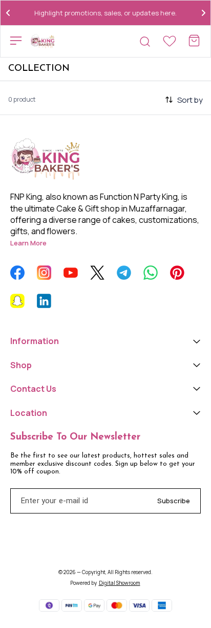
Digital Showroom (119, 582)
